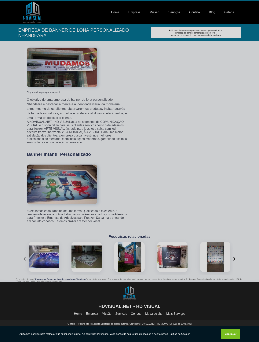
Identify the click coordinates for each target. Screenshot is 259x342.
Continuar (230, 334)
